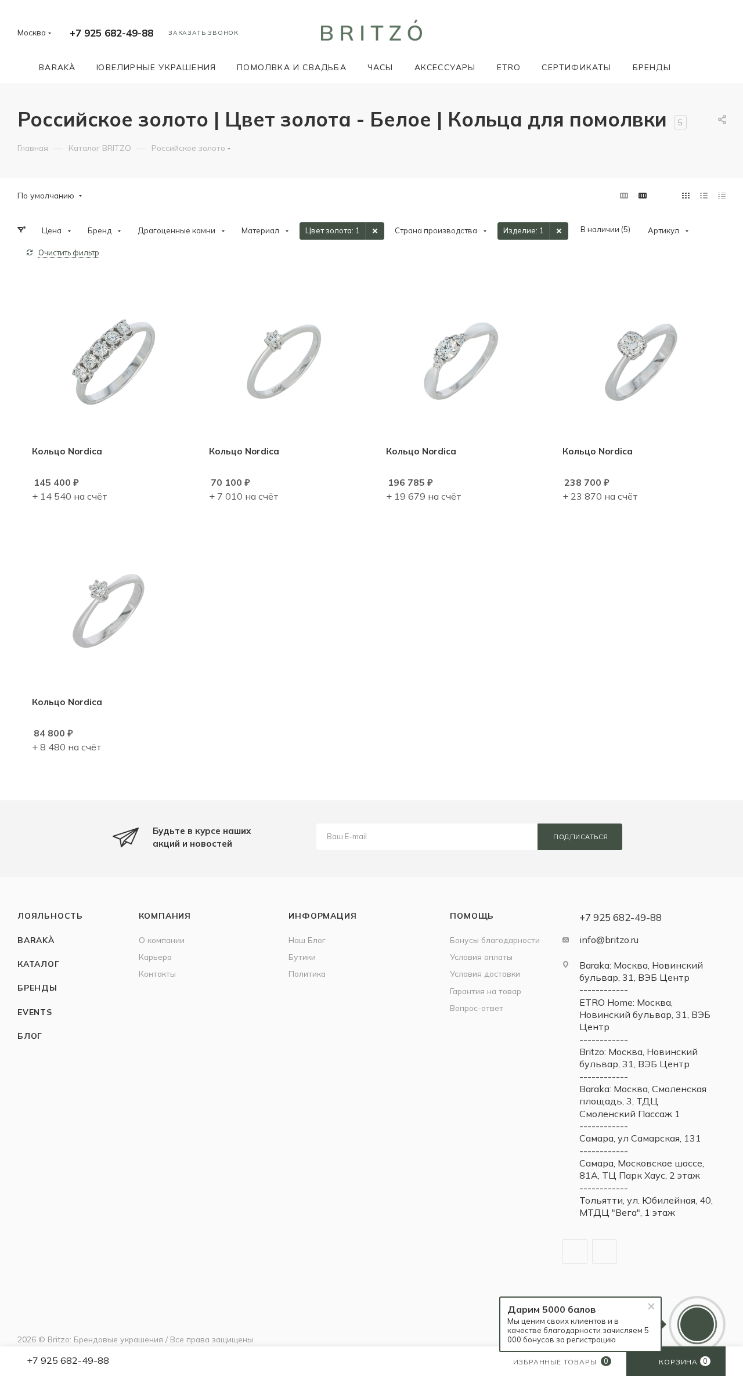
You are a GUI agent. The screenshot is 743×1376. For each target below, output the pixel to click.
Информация (322, 915)
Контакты (157, 973)
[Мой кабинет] (720, 34)
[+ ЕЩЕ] (698, 67)
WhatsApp (604, 1251)
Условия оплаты (481, 957)
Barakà (36, 940)
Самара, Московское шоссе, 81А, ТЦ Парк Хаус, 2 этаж (641, 1169)
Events (34, 1012)
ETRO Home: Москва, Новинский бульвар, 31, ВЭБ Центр (644, 1014)
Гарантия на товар (485, 991)
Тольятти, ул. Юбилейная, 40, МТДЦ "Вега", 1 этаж (646, 1206)
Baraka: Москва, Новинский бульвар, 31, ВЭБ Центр (641, 971)
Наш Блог (307, 940)
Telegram (574, 1251)
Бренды (37, 987)
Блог (29, 1036)
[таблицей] (722, 195)
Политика (307, 973)
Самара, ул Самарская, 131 (640, 1138)
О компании (162, 940)
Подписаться (580, 837)
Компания (165, 915)
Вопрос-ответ (476, 1008)
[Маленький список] (624, 195)
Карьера (155, 957)
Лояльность (50, 915)
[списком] (704, 195)
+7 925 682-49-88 (111, 33)
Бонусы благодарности (495, 940)
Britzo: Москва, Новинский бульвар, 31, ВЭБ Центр (638, 1058)
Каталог (38, 964)
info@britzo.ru (609, 939)
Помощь (472, 915)
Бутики (302, 957)
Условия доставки (485, 973)
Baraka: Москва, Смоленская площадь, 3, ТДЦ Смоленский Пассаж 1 (642, 1101)
